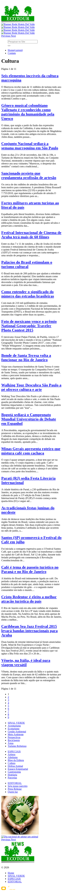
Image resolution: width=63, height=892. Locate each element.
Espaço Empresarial (18, 769)
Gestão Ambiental (17, 731)
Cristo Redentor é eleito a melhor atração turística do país (29, 599)
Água (10, 743)
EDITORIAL (15, 783)
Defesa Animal (15, 766)
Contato (12, 53)
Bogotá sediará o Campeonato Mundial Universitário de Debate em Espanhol (28, 419)
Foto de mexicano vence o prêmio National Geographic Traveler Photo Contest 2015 (29, 325)
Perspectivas (14, 737)
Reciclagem (14, 740)
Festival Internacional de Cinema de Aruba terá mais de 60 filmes (31, 234)
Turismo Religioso (17, 746)
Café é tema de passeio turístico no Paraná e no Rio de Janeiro (29, 569)
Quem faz (13, 791)
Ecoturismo (13, 728)
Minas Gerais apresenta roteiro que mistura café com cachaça (30, 451)
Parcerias (12, 777)
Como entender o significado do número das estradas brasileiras (27, 294)
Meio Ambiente (16, 734)
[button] (6, 35)
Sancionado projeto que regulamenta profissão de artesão (28, 175)
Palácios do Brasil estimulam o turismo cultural (26, 264)
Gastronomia (14, 771)
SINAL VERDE (16, 722)
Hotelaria (12, 774)
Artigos (11, 754)
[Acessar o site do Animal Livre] (20, 833)
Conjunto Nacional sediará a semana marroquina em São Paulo (29, 146)
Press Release (15, 789)
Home (15, 50)
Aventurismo (14, 725)
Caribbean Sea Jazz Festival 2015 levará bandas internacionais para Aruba (29, 630)
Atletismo (13, 757)
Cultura (11, 763)
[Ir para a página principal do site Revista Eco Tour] (17, 21)
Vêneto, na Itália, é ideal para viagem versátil (25, 662)
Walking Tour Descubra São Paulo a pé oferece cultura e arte (31, 387)
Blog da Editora (16, 760)
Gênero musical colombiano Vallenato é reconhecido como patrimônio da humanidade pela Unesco (27, 112)
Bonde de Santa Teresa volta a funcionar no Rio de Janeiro (26, 357)
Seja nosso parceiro (17, 786)
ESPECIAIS (14, 751)
